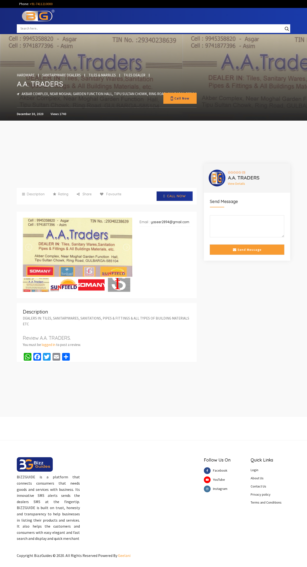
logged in (48, 344)
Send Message (248, 249)
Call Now (181, 98)
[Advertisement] (107, 154)
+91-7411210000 (41, 4)
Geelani (124, 555)
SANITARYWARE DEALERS (61, 75)
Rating (63, 194)
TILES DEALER (134, 75)
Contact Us (258, 486)
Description (36, 194)
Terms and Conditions (266, 502)
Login (254, 470)
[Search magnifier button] (286, 28)
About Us (257, 478)
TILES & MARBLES (102, 75)
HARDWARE (26, 75)
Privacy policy (261, 494)
